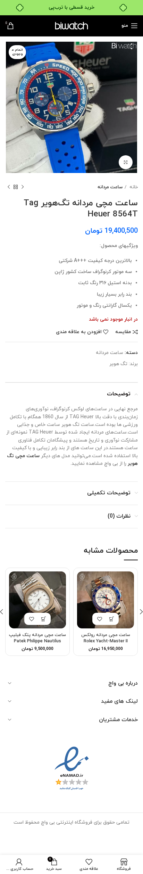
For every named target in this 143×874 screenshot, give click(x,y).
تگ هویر (118, 364)
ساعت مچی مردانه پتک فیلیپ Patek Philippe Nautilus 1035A (37, 641)
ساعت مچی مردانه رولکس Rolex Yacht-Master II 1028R (105, 641)
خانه (133, 187)
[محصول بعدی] (8, 187)
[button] (112, 619)
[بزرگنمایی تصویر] (126, 162)
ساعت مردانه (110, 187)
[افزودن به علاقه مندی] (99, 619)
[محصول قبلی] (22, 187)
